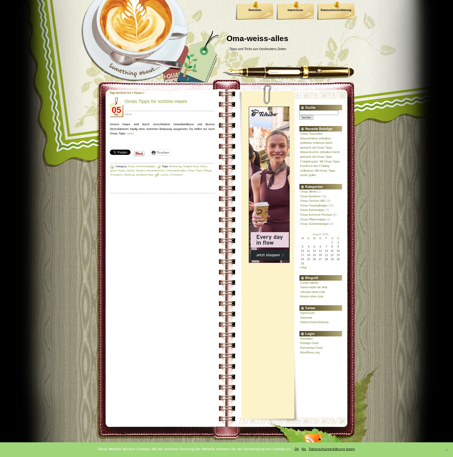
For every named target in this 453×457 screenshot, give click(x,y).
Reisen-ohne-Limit (311, 296)
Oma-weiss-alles (176, 170)
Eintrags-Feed (309, 343)
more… (132, 133)
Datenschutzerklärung (336, 10)
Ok (296, 449)
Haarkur (140, 170)
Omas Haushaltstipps (314, 205)
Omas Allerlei (308, 191)
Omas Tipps (195, 170)
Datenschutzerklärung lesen (332, 449)
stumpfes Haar (145, 174)
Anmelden (306, 338)
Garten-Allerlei (309, 282)
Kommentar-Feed (311, 347)
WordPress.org (310, 352)
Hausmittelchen (156, 170)
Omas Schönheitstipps (141, 166)
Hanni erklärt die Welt (313, 287)
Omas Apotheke (310, 196)
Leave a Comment (171, 174)
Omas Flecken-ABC (313, 200)
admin (128, 114)
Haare (130, 170)
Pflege (208, 170)
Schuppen (116, 174)
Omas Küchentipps (312, 209)
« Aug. (303, 267)
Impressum (295, 10)
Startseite (254, 10)
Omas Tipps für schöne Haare (156, 101)
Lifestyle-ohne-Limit (312, 291)
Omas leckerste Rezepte (316, 214)
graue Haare (117, 170)
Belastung (175, 166)
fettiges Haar (190, 166)
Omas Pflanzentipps (313, 219)
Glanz (203, 166)
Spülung (129, 174)
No (303, 449)
